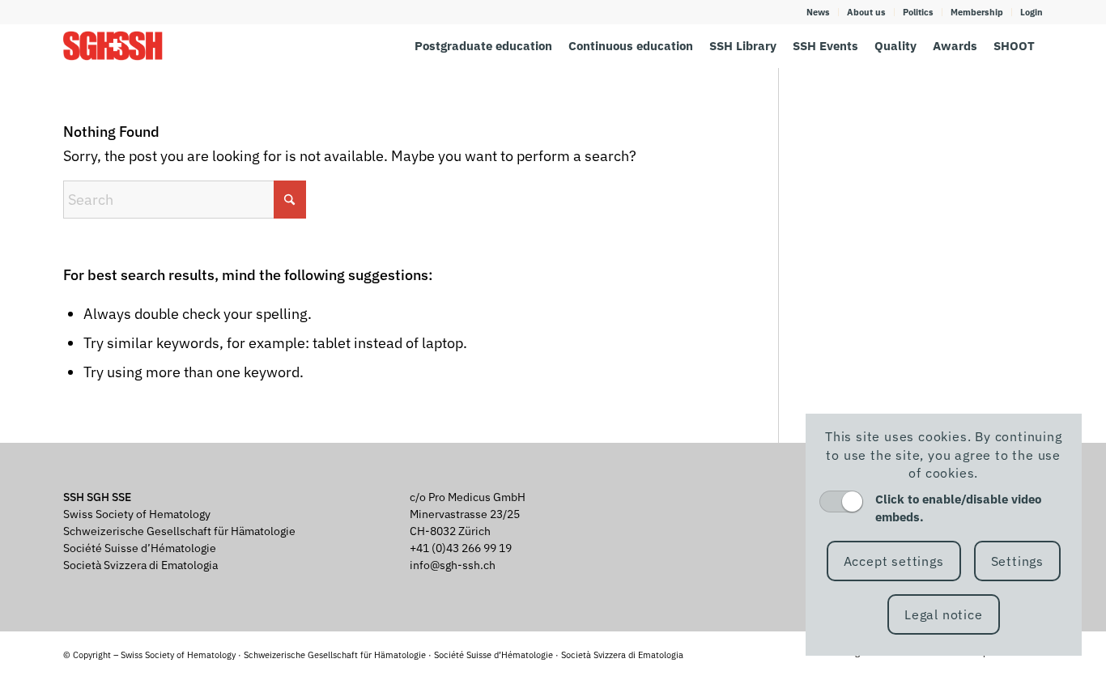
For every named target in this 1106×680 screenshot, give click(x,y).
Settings (1017, 561)
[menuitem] (818, 12)
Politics (918, 12)
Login (1031, 12)
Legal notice (943, 614)
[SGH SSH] (113, 45)
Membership (977, 12)
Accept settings (894, 561)
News (818, 12)
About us (866, 12)
